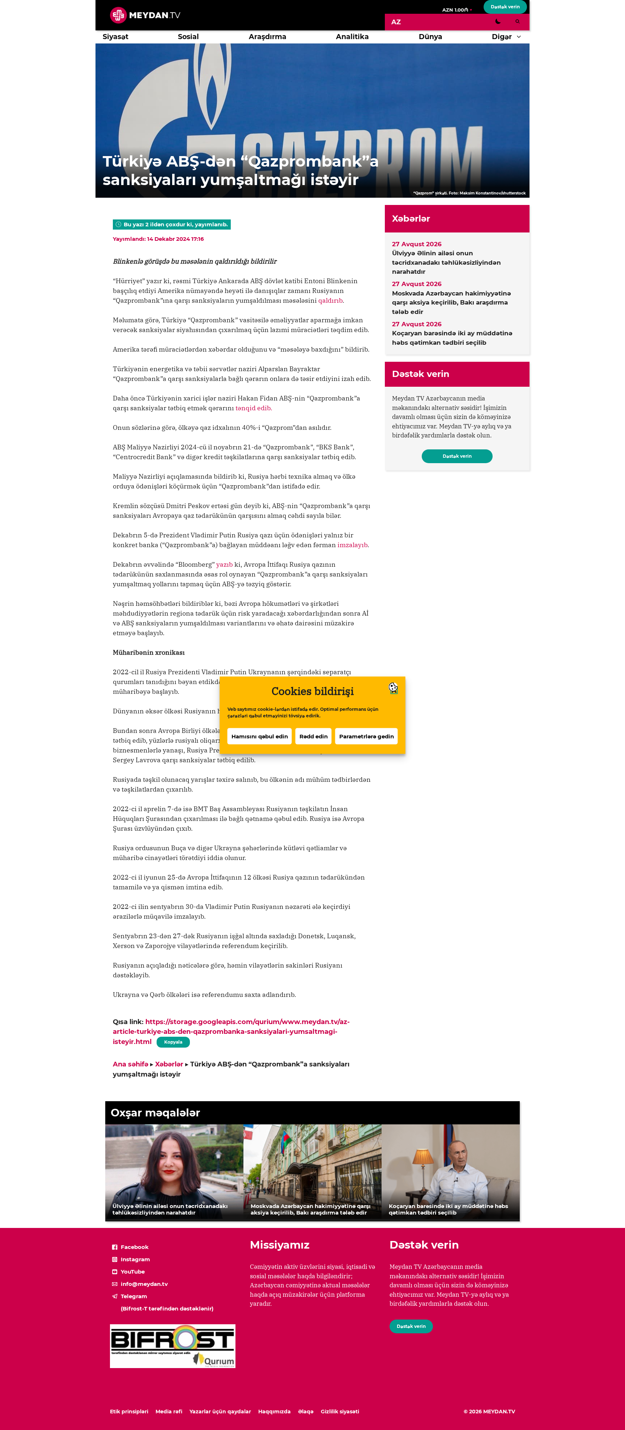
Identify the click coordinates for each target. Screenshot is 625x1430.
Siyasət (115, 37)
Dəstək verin (505, 6)
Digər (502, 37)
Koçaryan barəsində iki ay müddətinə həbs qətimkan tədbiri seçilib (452, 338)
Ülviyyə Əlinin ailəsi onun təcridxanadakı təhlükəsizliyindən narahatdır (446, 262)
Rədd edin (313, 736)
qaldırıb (330, 300)
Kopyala (173, 1041)
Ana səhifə (130, 1064)
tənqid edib (253, 408)
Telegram (134, 1296)
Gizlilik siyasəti (340, 1411)
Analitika (352, 37)
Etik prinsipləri (129, 1411)
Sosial (188, 37)
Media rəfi (169, 1411)
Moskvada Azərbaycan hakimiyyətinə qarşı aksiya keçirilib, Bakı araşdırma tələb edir (451, 302)
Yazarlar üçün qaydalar (220, 1411)
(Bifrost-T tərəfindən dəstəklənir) (167, 1308)
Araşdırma (267, 37)
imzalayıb (352, 545)
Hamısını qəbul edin (259, 736)
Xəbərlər (169, 1064)
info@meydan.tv (144, 1283)
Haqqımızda (274, 1411)
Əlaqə (306, 1411)
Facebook (135, 1247)
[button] (521, 36)
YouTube (133, 1271)
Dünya (430, 37)
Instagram (135, 1259)
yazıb (224, 564)
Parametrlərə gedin (366, 736)
